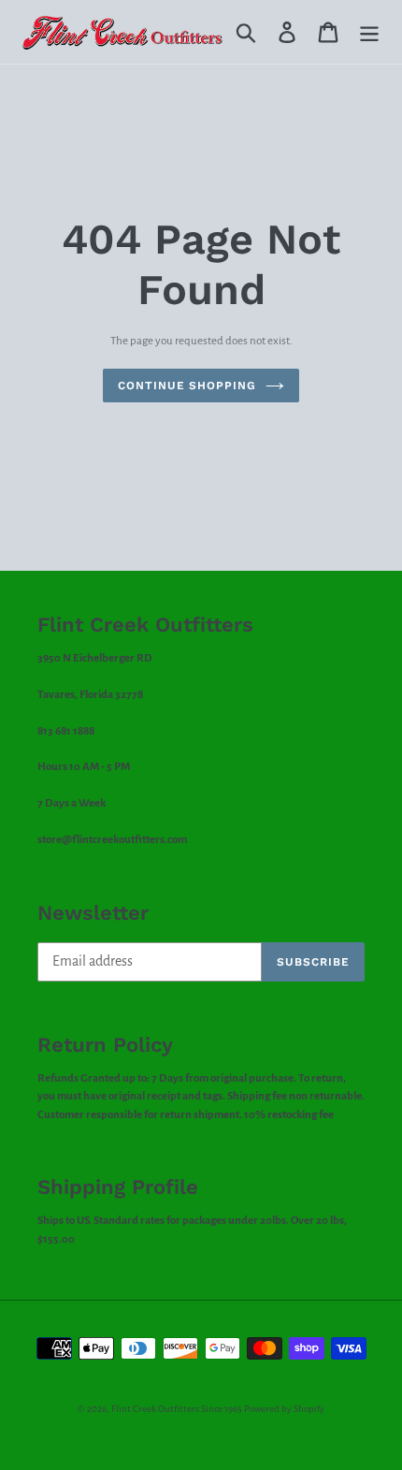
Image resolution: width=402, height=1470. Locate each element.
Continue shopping (187, 385)
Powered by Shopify (284, 1409)
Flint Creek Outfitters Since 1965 (176, 1409)
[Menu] (369, 32)
